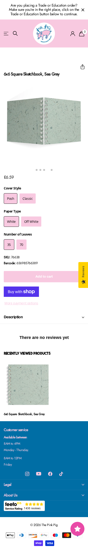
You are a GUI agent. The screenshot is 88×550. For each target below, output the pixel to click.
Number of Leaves (18, 234)
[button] (80, 67)
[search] (15, 33)
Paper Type (12, 211)
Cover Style (12, 188)
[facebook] (50, 474)
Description (13, 317)
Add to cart (44, 276)
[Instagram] (27, 474)
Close (83, 10)
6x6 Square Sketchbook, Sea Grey (24, 414)
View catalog (6, 33)
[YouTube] (38, 473)
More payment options (21, 303)
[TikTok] (61, 474)
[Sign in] (72, 33)
